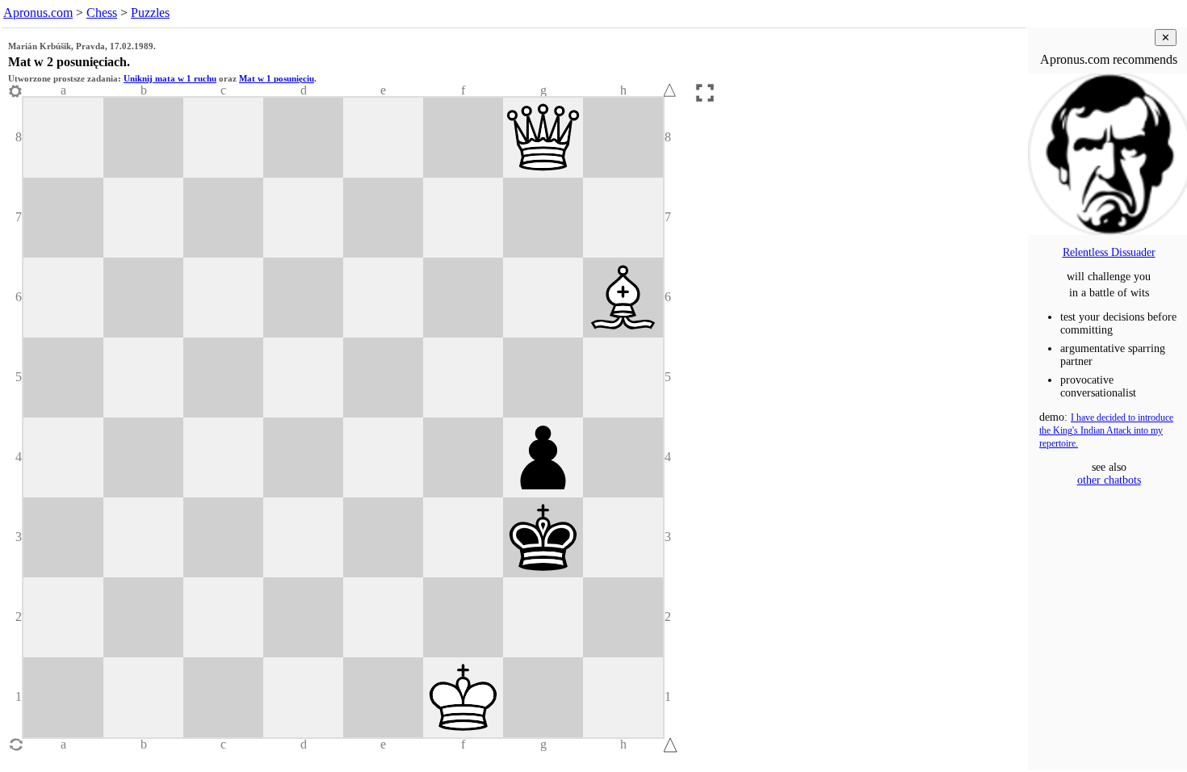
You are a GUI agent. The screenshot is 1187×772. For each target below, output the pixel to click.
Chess (101, 12)
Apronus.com (38, 12)
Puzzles (150, 12)
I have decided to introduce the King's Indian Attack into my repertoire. (1106, 431)
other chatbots (1109, 480)
